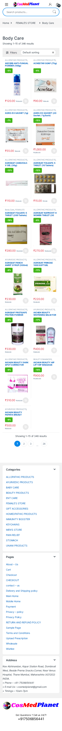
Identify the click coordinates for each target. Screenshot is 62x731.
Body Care (9, 210)
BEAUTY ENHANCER (42, 359)
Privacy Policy (14, 617)
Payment (11, 606)
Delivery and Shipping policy (22, 590)
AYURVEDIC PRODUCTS (15, 259)
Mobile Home (13, 601)
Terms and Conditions (18, 633)
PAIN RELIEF (13, 535)
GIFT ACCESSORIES (17, 508)
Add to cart (26, 101)
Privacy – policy (14, 611)
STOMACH (12, 540)
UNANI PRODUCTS (16, 545)
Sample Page (13, 627)
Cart (8, 569)
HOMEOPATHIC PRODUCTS (21, 513)
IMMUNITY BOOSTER (18, 519)
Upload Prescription (17, 638)
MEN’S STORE (14, 529)
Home (6, 22)
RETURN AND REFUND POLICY (23, 622)
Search (54, 12)
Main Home (12, 596)
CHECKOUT (12, 580)
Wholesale (11, 643)
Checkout (11, 574)
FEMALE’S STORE (15, 503)
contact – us (12, 585)
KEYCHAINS (12, 524)
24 (44, 443)
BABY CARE (12, 487)
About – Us (12, 564)
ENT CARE (12, 498)
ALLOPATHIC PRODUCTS (16, 60)
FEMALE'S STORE (25, 22)
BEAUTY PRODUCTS (17, 492)
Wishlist (10, 648)
